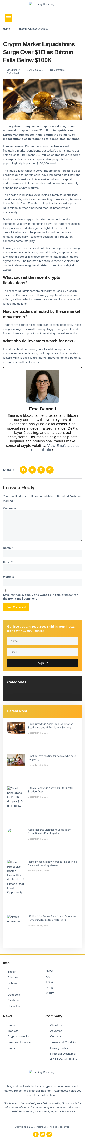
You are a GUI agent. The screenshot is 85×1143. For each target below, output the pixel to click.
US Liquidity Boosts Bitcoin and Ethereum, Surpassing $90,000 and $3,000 (52, 918)
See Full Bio (41, 450)
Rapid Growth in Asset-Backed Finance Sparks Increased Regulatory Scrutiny (50, 725)
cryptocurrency (20, 126)
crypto (23, 187)
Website (8, 576)
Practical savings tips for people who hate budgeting (52, 757)
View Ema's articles (63, 446)
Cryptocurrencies (38, 28)
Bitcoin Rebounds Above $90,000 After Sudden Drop (50, 789)
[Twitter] (42, 1134)
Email (7, 562)
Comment (10, 508)
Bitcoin (22, 28)
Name (8, 547)
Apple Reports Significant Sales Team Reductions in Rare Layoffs (49, 831)
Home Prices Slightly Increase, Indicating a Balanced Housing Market (52, 863)
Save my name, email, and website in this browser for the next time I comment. (40, 596)
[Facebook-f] (36, 1134)
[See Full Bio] (52, 450)
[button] (8, 18)
